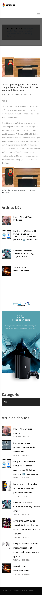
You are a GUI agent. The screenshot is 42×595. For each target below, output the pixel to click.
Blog (5, 402)
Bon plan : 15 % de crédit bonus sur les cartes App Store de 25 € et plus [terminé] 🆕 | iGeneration (25, 235)
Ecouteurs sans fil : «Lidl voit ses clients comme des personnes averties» (26, 488)
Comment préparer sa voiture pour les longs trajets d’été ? (23, 253)
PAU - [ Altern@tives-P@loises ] (23, 218)
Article (19, 28)
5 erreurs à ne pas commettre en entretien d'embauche (24, 447)
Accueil (10, 28)
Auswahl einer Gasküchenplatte (21, 269)
